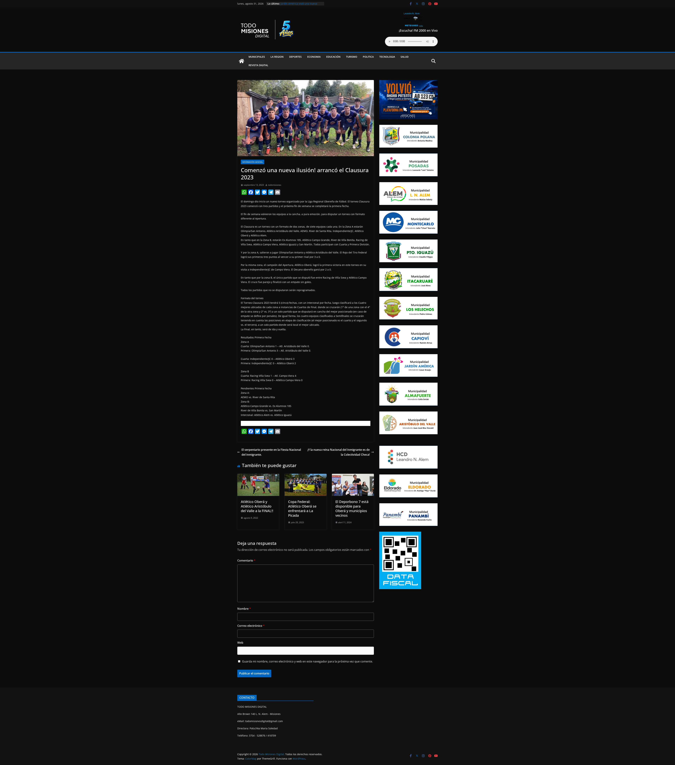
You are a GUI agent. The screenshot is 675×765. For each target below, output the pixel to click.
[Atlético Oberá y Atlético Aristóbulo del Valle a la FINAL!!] (258, 476)
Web (240, 643)
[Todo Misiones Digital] (241, 61)
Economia (314, 56)
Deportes (295, 56)
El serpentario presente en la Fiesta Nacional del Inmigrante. (271, 452)
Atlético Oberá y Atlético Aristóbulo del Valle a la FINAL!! (257, 506)
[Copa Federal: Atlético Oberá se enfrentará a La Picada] (306, 476)
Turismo (351, 56)
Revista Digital (258, 65)
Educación (333, 56)
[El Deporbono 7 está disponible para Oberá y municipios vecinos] (353, 476)
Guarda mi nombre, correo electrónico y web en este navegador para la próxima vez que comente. (307, 661)
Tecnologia (387, 56)
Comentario (246, 560)
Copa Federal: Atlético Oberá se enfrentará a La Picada (302, 508)
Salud (405, 56)
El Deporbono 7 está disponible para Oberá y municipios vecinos (351, 508)
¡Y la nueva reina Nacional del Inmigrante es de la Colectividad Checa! (338, 452)
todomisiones (274, 184)
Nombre (244, 609)
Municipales (257, 56)
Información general (252, 162)
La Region (277, 56)
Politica (368, 56)
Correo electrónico (251, 626)
